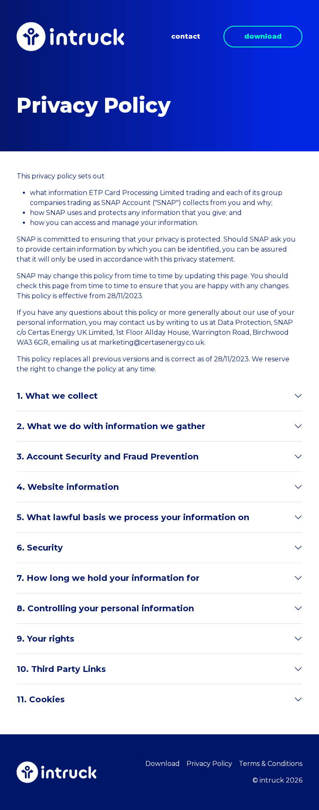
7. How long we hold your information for (108, 578)
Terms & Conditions (270, 764)
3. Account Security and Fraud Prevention (108, 457)
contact (185, 36)
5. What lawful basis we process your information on (133, 517)
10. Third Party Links (61, 669)
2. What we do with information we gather (111, 426)
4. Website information (68, 487)
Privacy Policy (209, 764)
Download (162, 764)
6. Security (40, 548)
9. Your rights (45, 639)
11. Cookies (41, 699)
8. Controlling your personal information (105, 608)
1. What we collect (57, 396)
